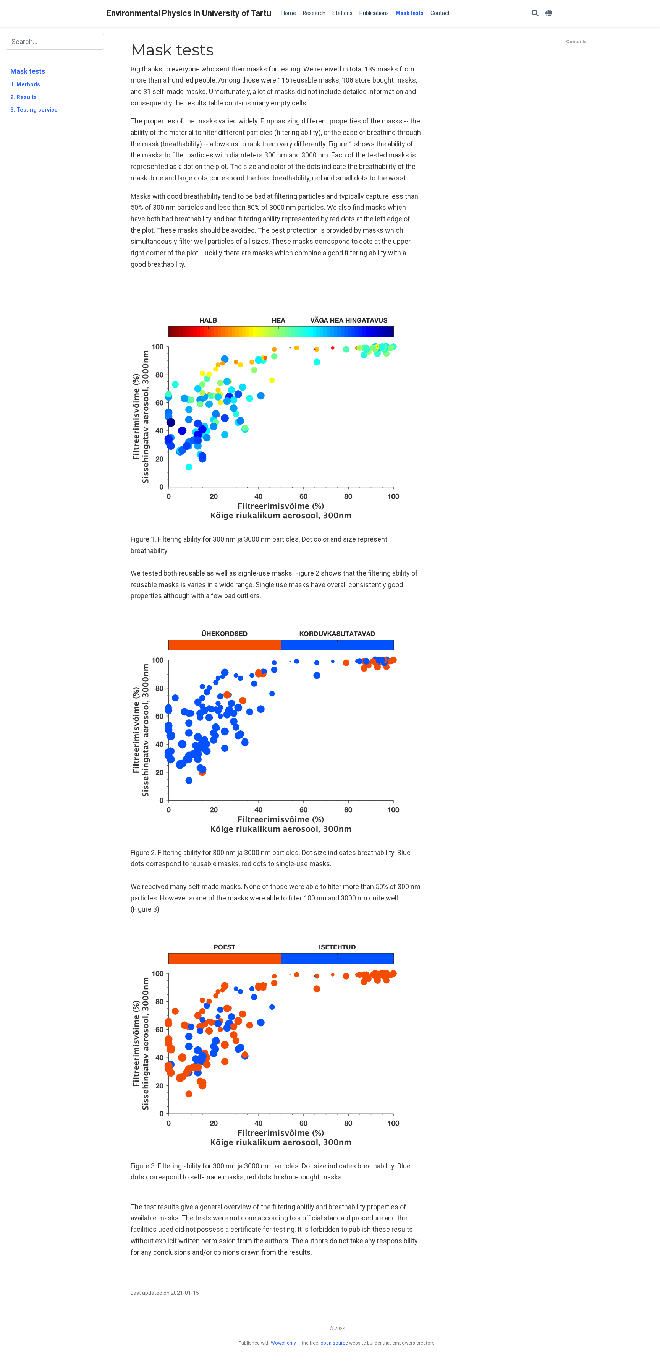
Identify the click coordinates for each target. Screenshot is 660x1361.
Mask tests (27, 71)
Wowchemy (283, 1343)
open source (334, 1343)
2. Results (23, 97)
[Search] (535, 13)
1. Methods (25, 85)
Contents (576, 41)
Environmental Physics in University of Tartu (189, 13)
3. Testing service (34, 110)
